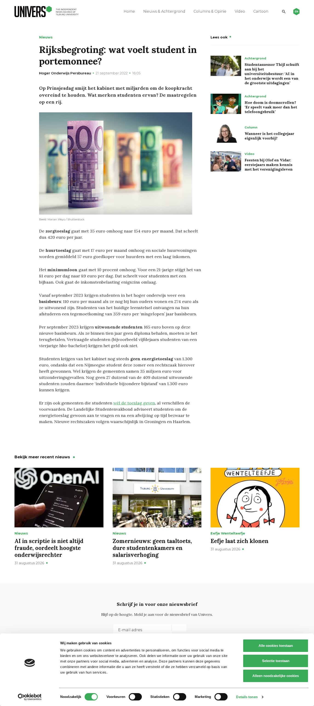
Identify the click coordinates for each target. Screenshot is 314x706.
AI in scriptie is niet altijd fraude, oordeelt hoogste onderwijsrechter (48, 547)
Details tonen (246, 697)
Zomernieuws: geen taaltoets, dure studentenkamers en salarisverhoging (152, 547)
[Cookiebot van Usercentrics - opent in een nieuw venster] (30, 697)
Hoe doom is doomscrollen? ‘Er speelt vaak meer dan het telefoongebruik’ (271, 107)
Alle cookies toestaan (276, 646)
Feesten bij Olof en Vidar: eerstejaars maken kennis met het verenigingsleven (269, 164)
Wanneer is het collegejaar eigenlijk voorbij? (269, 135)
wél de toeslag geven (134, 403)
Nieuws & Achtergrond (164, 11)
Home (129, 11)
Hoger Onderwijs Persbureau (65, 73)
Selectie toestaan (275, 661)
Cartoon (260, 11)
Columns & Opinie (210, 11)
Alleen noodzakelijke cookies (275, 676)
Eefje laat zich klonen (239, 541)
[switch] (135, 696)
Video (240, 11)
